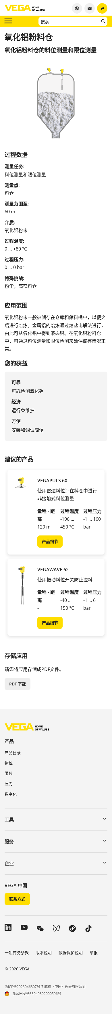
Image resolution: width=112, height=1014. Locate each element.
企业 (9, 863)
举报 (94, 952)
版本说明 (44, 952)
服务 (9, 841)
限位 (9, 773)
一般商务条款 (17, 952)
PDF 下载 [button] (17, 684)
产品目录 (13, 752)
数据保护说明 (71, 952)
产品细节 (50, 541)
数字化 (11, 794)
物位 (9, 762)
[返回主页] (27, 726)
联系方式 (17, 899)
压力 (9, 783)
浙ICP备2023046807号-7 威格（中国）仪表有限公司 (45, 986)
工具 (9, 819)
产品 (9, 741)
